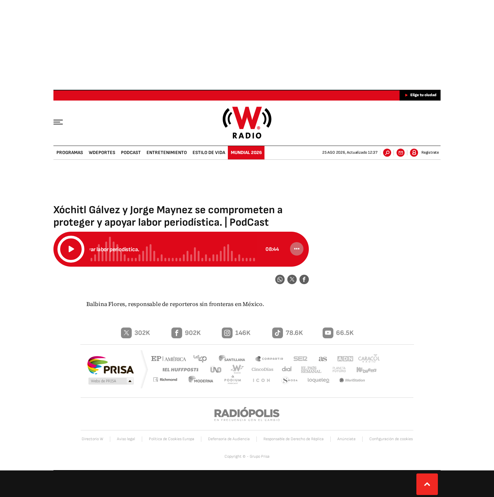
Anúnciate (346, 439)
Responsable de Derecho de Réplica (293, 439)
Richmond (169, 380)
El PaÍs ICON (262, 380)
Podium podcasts (235, 380)
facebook (304, 279)
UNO (216, 369)
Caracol (366, 359)
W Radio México (247, 123)
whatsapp (280, 279)
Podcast (131, 152)
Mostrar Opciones (296, 249)
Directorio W (92, 439)
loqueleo (319, 380)
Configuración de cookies (391, 439)
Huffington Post (179, 369)
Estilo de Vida (209, 152)
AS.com (320, 359)
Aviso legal (126, 439)
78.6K (294, 333)
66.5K (345, 333)
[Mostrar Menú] (62, 121)
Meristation (353, 380)
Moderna (205, 380)
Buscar (387, 153)
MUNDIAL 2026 (246, 152)
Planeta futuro (336, 369)
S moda (290, 380)
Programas (69, 152)
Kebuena (363, 369)
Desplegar (427, 484)
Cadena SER (298, 359)
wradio (235, 369)
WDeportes (102, 152)
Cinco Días (260, 369)
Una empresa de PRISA (110, 364)
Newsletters (401, 153)
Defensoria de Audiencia (229, 439)
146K (242, 333)
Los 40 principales (202, 359)
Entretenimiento (167, 152)
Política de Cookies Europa (171, 439)
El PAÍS (170, 359)
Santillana (234, 359)
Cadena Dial (284, 369)
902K (193, 333)
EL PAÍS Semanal (308, 370)
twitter (292, 279)
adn (342, 359)
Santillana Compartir (269, 359)
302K (142, 333)
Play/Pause (70, 249)
